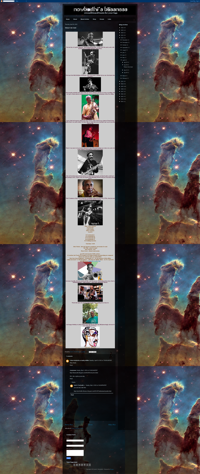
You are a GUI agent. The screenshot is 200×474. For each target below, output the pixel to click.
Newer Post (69, 424)
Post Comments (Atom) (77, 428)
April (123, 60)
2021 (122, 81)
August (124, 50)
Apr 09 (126, 72)
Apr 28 (126, 65)
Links (109, 19)
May (123, 57)
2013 (122, 101)
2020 (122, 84)
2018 (122, 89)
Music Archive (85, 19)
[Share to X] (92, 352)
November (125, 42)
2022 (122, 38)
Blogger (112, 469)
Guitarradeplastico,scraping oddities (79, 360)
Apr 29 (126, 62)
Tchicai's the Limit (128, 67)
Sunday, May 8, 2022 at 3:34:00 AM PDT (87, 370)
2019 (122, 86)
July (123, 52)
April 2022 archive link (94, 261)
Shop (94, 19)
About (75, 19)
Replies (73, 382)
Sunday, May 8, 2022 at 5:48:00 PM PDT (96, 385)
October (124, 45)
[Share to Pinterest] (95, 352)
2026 (122, 28)
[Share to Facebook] (94, 352)
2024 (122, 33)
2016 (122, 94)
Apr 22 (126, 70)
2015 (122, 96)
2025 (122, 30)
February (124, 78)
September (125, 47)
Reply (71, 365)
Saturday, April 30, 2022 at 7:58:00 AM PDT (100, 360)
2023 (122, 35)
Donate (102, 19)
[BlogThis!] (91, 352)
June (123, 55)
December (125, 40)
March (124, 76)
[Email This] (89, 352)
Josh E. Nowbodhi (79, 385)
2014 (122, 99)
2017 (122, 91)
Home (68, 19)
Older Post (112, 424)
